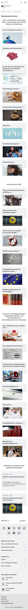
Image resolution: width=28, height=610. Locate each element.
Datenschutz (4, 599)
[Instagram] (19, 528)
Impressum (3, 596)
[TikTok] (24, 528)
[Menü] (25, 2)
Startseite (3, 11)
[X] (14, 528)
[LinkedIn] (9, 533)
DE (2, 2)
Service (8, 11)
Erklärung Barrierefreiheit (7, 603)
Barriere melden (5, 601)
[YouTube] (14, 533)
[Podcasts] (19, 533)
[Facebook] (4, 528)
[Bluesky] (9, 528)
